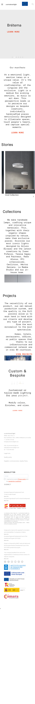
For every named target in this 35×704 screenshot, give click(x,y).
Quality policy (8, 457)
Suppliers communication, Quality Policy (16, 461)
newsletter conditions (14, 481)
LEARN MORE (13, 32)
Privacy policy (22, 479)
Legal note (7, 453)
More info (6, 496)
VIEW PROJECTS (24, 354)
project (23, 395)
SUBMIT (7, 484)
